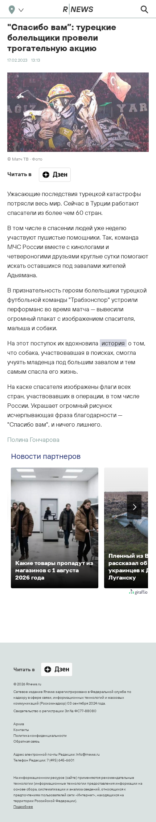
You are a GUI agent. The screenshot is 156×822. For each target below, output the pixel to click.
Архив (18, 724)
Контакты (21, 729)
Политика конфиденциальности (40, 735)
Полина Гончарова (33, 439)
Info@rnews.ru (88, 754)
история (113, 343)
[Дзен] (55, 174)
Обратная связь (26, 741)
